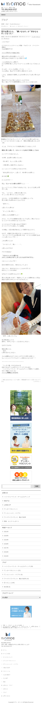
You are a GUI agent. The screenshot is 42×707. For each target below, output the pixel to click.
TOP (4, 625)
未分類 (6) (7, 587)
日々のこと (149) (9, 582)
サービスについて (7, 657)
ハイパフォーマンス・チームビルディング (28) (18, 566)
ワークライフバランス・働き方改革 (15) (16, 578)
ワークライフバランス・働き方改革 (15, 517)
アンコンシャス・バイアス (12, 513)
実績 (4, 681)
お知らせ (5, 689)
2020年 (6, 535)
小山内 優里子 (6, 674)
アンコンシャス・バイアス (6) (13, 574)
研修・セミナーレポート (11, 521)
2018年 (6, 544)
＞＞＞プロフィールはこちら (11, 52)
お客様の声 (7, 505)
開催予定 (6, 501)
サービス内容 (18, 625)
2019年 (6, 540)
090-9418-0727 (11, 9)
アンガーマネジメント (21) (12, 570)
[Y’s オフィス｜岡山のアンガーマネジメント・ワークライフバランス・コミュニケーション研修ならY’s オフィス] (20, 3)
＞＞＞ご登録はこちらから (10, 372)
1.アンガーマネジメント (9, 660)
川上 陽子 (5, 678)
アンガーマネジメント (11, 509)
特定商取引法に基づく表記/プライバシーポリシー (16, 627)
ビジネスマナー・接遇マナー (10, 626)
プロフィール (24, 626)
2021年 (6, 531)
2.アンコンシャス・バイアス (10, 664)
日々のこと (6, 38)
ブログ (10, 625)
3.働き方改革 (6, 667)
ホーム (5, 650)
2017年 (6, 548)
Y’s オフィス (18, 702)
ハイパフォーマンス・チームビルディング (17, 497)
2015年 (6, 556)
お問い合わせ (34, 626)
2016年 (6, 552)
